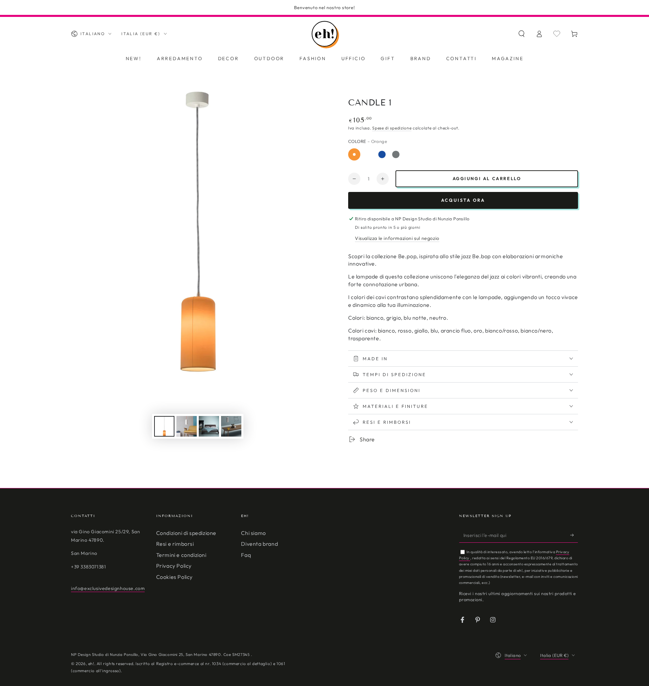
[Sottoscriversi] (574, 535)
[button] (521, 33)
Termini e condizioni (181, 555)
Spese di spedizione (391, 127)
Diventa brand (259, 543)
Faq (246, 555)
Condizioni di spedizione (186, 533)
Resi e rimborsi (175, 543)
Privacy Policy (174, 565)
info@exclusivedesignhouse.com (108, 588)
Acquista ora (463, 200)
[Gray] (396, 154)
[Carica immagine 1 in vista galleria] (164, 426)
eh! (91, 663)
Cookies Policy (174, 576)
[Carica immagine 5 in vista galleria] (186, 426)
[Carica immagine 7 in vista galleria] (231, 426)
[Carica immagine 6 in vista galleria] (209, 426)
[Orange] (354, 154)
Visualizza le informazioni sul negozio (397, 238)
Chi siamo (253, 533)
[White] (368, 154)
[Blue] (382, 154)
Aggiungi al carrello (487, 178)
